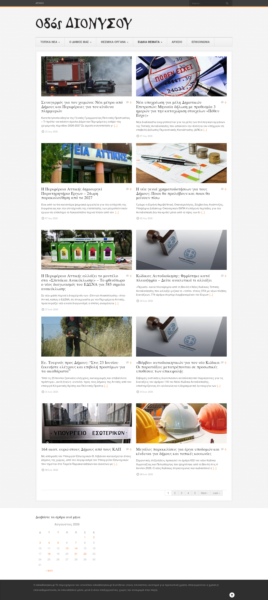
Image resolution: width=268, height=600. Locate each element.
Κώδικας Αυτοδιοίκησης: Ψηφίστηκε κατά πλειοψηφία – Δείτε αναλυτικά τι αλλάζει (174, 278)
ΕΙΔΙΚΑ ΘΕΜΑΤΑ (150, 42)
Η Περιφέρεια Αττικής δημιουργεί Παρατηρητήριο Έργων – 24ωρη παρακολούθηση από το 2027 (71, 193)
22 (85, 553)
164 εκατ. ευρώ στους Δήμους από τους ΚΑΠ (81, 449)
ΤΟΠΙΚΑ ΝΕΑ (50, 42)
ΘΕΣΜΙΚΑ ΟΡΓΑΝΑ (114, 42)
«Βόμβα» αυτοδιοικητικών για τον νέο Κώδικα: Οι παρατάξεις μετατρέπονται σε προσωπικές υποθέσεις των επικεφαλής (178, 367)
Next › (204, 493)
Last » (216, 493)
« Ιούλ (49, 570)
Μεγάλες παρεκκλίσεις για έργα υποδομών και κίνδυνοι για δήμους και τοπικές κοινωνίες (177, 451)
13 (67, 548)
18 (49, 553)
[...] (115, 125)
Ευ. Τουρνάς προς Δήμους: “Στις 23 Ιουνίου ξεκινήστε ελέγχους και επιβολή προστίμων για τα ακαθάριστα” (83, 367)
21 (76, 553)
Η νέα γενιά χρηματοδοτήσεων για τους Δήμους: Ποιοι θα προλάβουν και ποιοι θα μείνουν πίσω (173, 193)
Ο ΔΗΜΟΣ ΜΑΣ (80, 42)
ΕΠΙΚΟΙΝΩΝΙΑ (201, 42)
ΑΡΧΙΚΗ (40, 3)
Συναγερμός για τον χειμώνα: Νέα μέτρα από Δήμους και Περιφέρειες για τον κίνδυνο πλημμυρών (82, 106)
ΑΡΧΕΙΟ (177, 42)
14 (76, 548)
